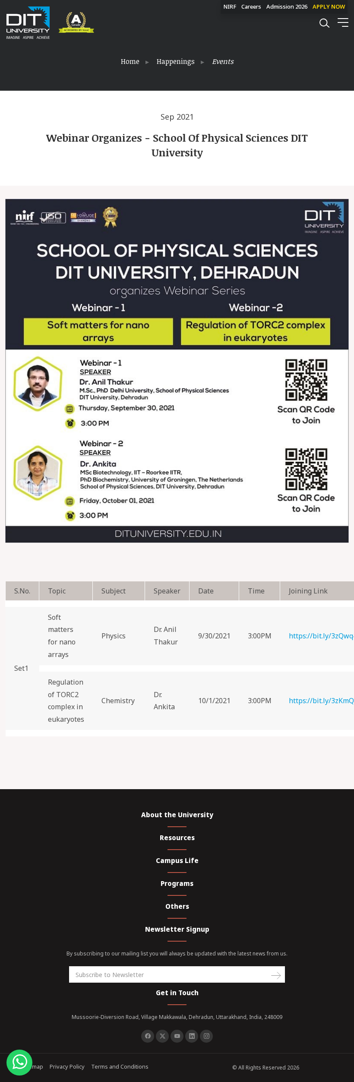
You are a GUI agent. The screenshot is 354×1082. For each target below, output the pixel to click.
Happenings (176, 61)
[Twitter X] (162, 1036)
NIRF (229, 6)
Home (130, 61)
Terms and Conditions (120, 1066)
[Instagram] (206, 1036)
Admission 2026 (286, 6)
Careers (251, 6)
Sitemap (32, 1066)
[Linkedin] (191, 1036)
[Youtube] (177, 1036)
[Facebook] (147, 1036)
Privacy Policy (67, 1066)
